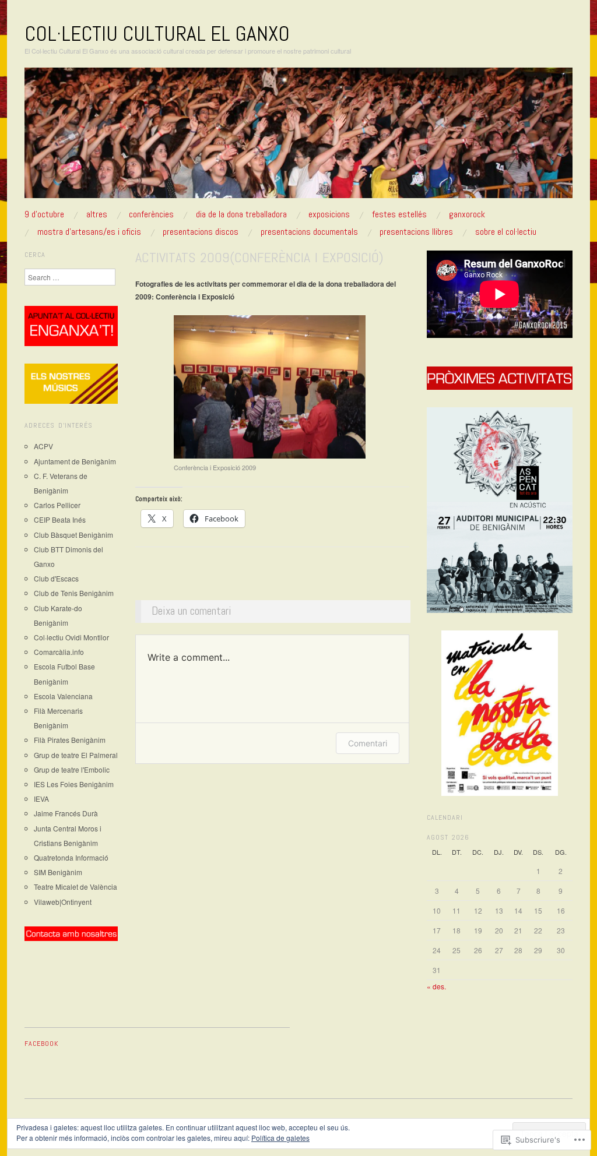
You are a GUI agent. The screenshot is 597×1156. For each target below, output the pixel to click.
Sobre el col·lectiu (505, 232)
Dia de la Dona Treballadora (241, 214)
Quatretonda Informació (71, 857)
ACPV (43, 446)
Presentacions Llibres (416, 232)
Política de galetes (280, 1138)
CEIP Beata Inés (60, 519)
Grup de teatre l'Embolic (72, 769)
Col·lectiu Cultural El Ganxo (157, 33)
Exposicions (329, 214)
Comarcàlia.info (59, 652)
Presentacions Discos (200, 232)
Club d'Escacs (56, 578)
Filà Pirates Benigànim (70, 740)
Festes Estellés (399, 214)
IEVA (41, 798)
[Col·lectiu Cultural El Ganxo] (298, 137)
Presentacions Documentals (309, 232)
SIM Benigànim (58, 872)
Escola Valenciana (63, 696)
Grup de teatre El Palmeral (76, 755)
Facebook (41, 1043)
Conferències (151, 214)
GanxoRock (467, 214)
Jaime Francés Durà (66, 813)
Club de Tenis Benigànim (74, 593)
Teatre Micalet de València (75, 886)
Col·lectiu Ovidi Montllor (71, 637)
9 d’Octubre (44, 214)
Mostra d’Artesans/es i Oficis (89, 232)
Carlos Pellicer (57, 505)
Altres (96, 214)
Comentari (367, 743)
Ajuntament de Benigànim (75, 461)
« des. (436, 986)
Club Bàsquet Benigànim (73, 535)
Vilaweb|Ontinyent (63, 902)
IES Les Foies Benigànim (74, 784)
